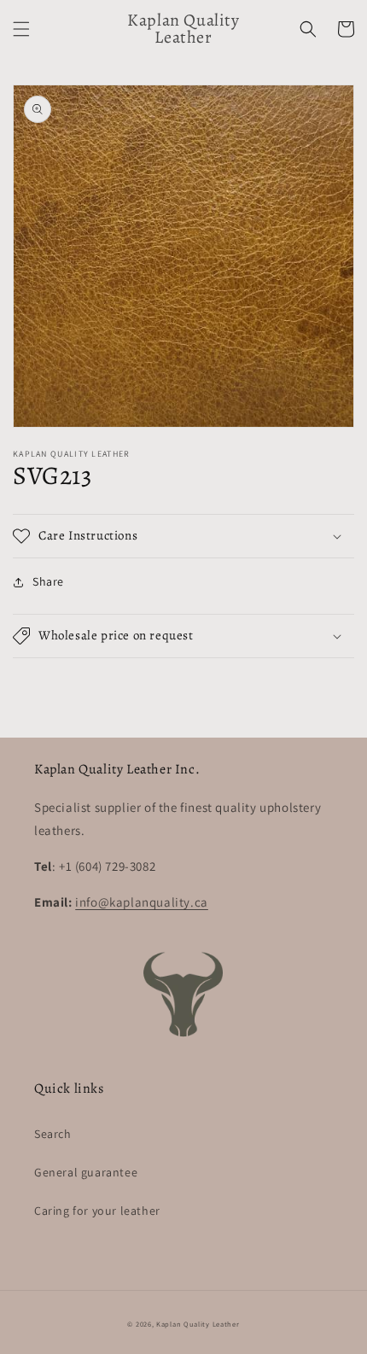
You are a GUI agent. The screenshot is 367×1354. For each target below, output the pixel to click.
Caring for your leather (97, 1210)
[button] (21, 29)
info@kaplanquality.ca (141, 902)
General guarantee (85, 1172)
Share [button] (48, 581)
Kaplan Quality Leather (197, 1323)
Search (53, 1133)
